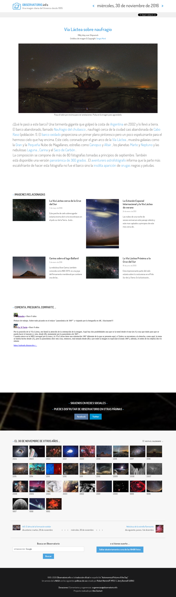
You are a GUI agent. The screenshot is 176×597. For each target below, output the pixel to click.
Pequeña (34, 144)
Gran (19, 144)
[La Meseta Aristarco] (154, 469)
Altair (107, 144)
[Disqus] (88, 344)
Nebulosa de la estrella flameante (140, 526)
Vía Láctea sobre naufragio (88, 29)
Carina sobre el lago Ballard (64, 258)
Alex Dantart (97, 591)
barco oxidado (51, 134)
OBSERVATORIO (32, 5)
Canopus (95, 144)
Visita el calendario (152, 441)
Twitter (95, 416)
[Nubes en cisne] (70, 469)
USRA (131, 580)
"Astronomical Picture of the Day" (114, 577)
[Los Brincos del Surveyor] (87, 486)
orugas (125, 165)
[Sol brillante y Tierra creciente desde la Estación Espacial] (121, 469)
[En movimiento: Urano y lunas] (70, 451)
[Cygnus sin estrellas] (87, 451)
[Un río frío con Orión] (121, 451)
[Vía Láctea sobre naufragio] (154, 451)
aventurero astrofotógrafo (108, 160)
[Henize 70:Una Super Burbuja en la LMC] (137, 486)
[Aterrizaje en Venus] (70, 486)
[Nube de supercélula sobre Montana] (104, 469)
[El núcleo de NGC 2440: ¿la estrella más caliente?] (54, 504)
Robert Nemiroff (103, 580)
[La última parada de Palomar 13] (121, 486)
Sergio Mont (101, 38)
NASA (57, 580)
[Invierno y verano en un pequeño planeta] (20, 451)
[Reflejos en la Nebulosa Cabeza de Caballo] (37, 486)
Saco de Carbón (64, 150)
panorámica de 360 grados (68, 160)
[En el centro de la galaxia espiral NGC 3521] (20, 469)
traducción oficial (82, 577)
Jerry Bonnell (122, 580)
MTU (113, 580)
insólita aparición (105, 165)
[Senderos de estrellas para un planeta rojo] (104, 451)
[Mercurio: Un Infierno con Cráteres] (20, 504)
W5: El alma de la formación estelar (36, 526)
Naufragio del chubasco (70, 129)
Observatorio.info (64, 577)
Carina (43, 150)
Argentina (116, 124)
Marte (134, 144)
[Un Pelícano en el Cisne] (20, 486)
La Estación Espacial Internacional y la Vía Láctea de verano (138, 204)
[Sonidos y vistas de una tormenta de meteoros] (104, 486)
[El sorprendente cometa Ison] (54, 469)
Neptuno (147, 144)
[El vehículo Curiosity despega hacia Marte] (87, 469)
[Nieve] (54, 486)
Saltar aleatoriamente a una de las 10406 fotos (120, 549)
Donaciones (63, 587)
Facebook (81, 416)
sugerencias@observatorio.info (104, 587)
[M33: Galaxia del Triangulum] (137, 451)
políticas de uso (81, 580)
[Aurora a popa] (37, 504)
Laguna (32, 150)
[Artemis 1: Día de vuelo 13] (37, 451)
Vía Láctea (119, 139)
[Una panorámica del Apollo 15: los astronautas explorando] (137, 469)
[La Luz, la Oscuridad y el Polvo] (54, 451)
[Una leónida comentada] (154, 486)
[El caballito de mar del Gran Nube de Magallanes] (37, 469)
